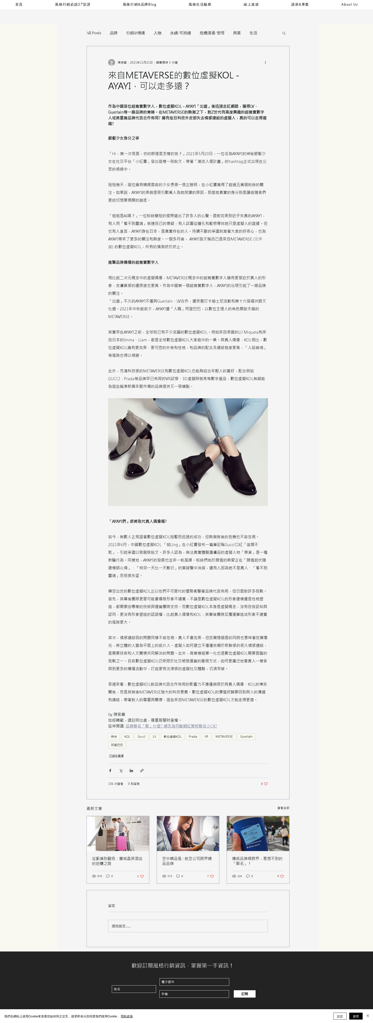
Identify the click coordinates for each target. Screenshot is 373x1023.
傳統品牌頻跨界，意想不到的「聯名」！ (257, 861)
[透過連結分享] (142, 770)
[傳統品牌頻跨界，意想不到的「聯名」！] (258, 833)
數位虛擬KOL (173, 737)
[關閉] (367, 1016)
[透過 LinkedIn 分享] (131, 770)
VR (206, 737)
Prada (193, 737)
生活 (253, 32)
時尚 (114, 737)
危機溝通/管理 (212, 32)
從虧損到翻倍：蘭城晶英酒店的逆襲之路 (117, 861)
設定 (340, 1016)
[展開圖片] (188, 452)
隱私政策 (127, 1016)
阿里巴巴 (117, 745)
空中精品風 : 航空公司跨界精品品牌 (187, 861)
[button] (284, 33)
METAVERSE (224, 737)
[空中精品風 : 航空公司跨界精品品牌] (188, 833)
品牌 (114, 32)
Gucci (141, 737)
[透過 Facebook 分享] (110, 770)
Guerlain (246, 737)
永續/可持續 (180, 32)
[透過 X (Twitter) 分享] (121, 770)
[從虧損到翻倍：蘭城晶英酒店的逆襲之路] (118, 833)
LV (154, 737)
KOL (127, 737)
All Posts (94, 32)
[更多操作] (265, 62)
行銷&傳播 (135, 32)
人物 (157, 32)
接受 (356, 1016)
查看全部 (283, 808)
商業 (237, 32)
